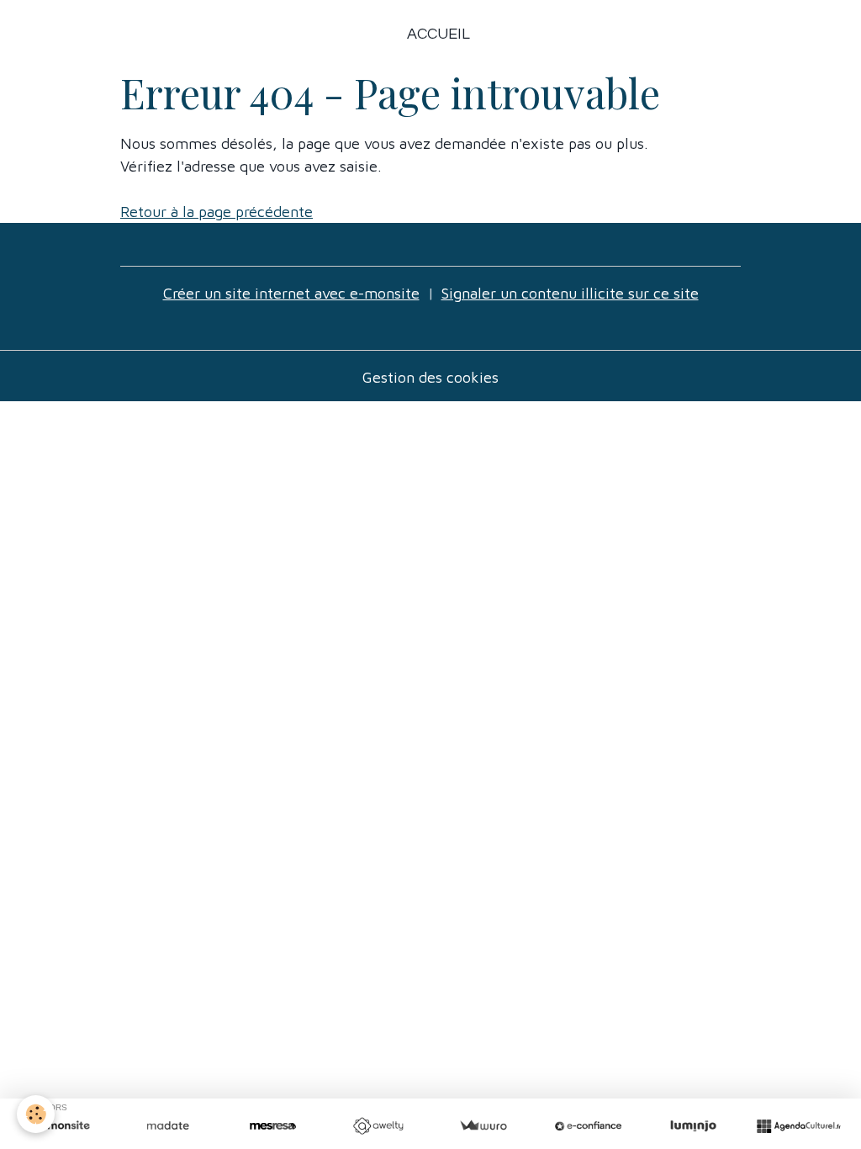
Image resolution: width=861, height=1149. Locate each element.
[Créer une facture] (483, 1126)
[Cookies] (36, 1114)
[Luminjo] (693, 1126)
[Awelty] (378, 1126)
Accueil (438, 34)
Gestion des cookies (430, 377)
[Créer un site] (62, 1126)
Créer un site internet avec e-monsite (291, 293)
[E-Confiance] (588, 1126)
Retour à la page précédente (216, 211)
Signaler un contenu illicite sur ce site (570, 293)
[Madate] (168, 1126)
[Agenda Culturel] (798, 1126)
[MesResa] (273, 1126)
